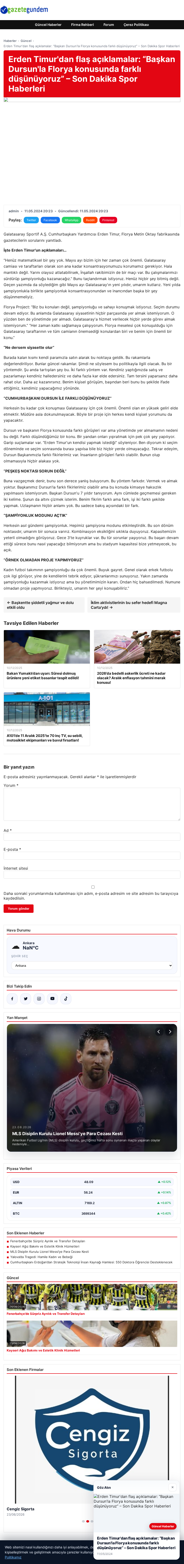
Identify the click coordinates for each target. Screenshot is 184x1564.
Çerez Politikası (136, 25)
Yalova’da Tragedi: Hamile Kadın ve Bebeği (41, 1257)
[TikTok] (65, 998)
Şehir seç (19, 956)
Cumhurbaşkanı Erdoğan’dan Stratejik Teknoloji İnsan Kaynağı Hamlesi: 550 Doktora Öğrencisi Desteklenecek (91, 1262)
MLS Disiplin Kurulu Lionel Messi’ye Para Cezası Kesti (49, 1252)
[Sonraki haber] (169, 1032)
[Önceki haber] (159, 1032)
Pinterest (108, 220)
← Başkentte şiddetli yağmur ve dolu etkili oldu (40, 605)
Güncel (26, 41)
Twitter (31, 220)
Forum (109, 25)
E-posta (12, 849)
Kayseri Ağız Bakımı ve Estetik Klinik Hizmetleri (44, 1246)
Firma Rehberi (82, 25)
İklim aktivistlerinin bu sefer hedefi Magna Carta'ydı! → (129, 605)
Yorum (11, 785)
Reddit (90, 220)
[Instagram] (39, 998)
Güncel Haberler (48, 25)
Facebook (50, 220)
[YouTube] (52, 998)
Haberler (10, 41)
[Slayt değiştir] (83, 1521)
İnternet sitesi (16, 868)
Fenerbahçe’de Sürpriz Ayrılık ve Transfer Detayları (47, 1241)
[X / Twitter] (25, 998)
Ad (8, 830)
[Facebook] (12, 998)
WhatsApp (71, 220)
